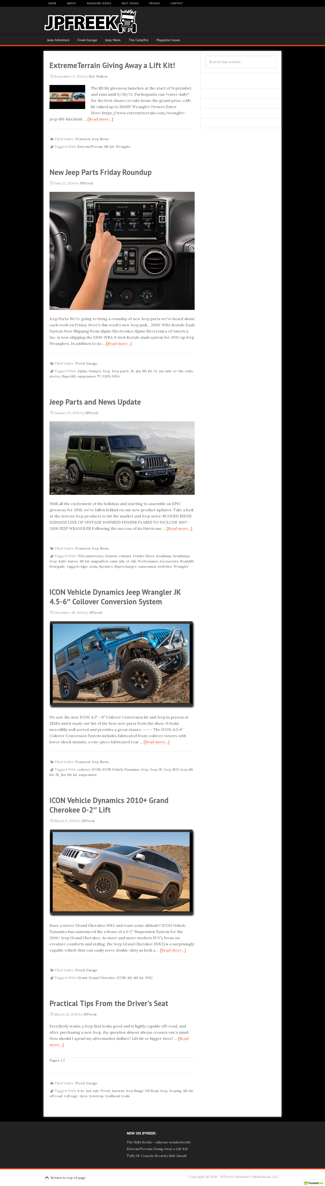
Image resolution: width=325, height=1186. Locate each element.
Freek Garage (87, 40)
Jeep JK (156, 769)
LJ (155, 371)
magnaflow (99, 561)
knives (73, 561)
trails (125, 1096)
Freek (105, 1091)
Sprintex (106, 566)
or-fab (178, 371)
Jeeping (175, 1091)
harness (118, 1091)
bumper (95, 371)
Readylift (187, 561)
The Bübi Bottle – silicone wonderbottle (159, 1142)
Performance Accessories (158, 561)
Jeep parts (120, 371)
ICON (96, 769)
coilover (83, 769)
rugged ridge (77, 566)
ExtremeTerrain (90, 146)
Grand (82, 978)
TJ (99, 376)
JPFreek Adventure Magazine (82, 21)
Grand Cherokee (102, 978)
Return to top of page (68, 1178)
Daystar (111, 556)
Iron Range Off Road (142, 1091)
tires (83, 1096)
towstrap (96, 1096)
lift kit (109, 146)
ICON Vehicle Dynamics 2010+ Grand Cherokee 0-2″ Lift (108, 805)
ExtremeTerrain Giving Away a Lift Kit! (112, 65)
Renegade (57, 566)
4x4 (88, 1091)
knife (62, 561)
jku (138, 371)
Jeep (106, 371)
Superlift (69, 376)
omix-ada (117, 561)
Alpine (82, 371)
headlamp (163, 556)
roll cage (71, 1096)
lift (130, 978)
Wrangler (123, 146)
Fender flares (143, 556)
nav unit (165, 371)
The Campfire (138, 40)
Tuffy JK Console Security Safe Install (156, 1156)
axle (96, 1091)
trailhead (112, 1096)
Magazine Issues (168, 40)
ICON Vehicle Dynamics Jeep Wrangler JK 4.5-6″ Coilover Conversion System (115, 596)
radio (189, 371)
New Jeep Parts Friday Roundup (100, 172)
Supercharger (125, 566)
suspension (86, 376)
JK (132, 371)
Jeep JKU (171, 769)
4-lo (80, 1091)
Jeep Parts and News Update (95, 402)
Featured (82, 139)
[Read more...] (100, 119)
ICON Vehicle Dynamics (120, 769)
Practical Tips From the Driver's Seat (108, 1003)
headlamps (181, 556)
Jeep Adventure (58, 40)
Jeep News (113, 40)
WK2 (149, 978)
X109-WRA (111, 376)
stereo (54, 376)
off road (55, 1096)
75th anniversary (90, 556)
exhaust (125, 556)
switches (165, 566)
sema (93, 566)
